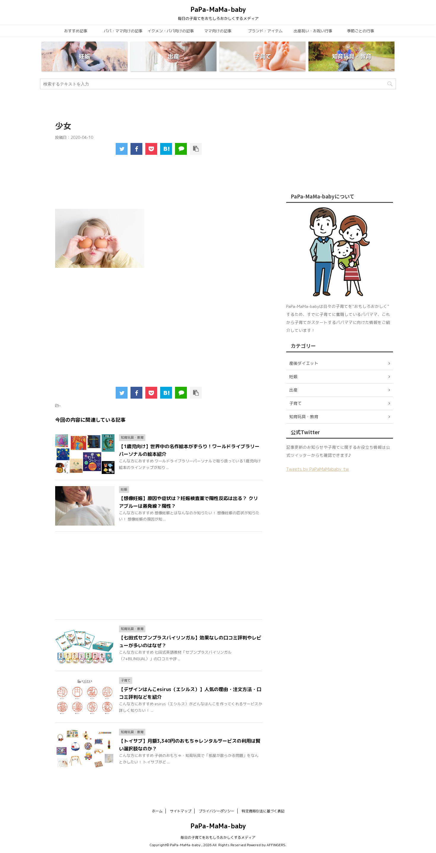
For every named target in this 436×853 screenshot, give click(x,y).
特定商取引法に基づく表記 (263, 811)
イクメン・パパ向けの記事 (170, 31)
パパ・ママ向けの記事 (123, 31)
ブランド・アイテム (265, 31)
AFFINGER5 (276, 844)
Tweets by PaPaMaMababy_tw (317, 469)
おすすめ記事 (75, 31)
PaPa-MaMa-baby (218, 9)
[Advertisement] (159, 185)
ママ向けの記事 (217, 31)
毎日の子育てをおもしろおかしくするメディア (218, 837)
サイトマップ (180, 811)
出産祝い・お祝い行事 (313, 31)
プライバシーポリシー (216, 811)
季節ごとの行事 (360, 31)
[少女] (166, 149)
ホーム (157, 811)
